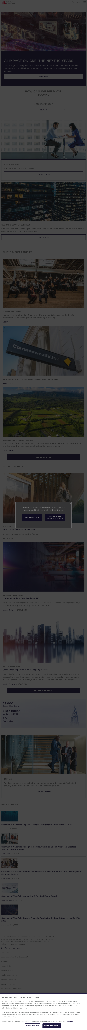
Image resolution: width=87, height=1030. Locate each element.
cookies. (70, 1021)
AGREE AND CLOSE (51, 1026)
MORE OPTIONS (32, 1026)
